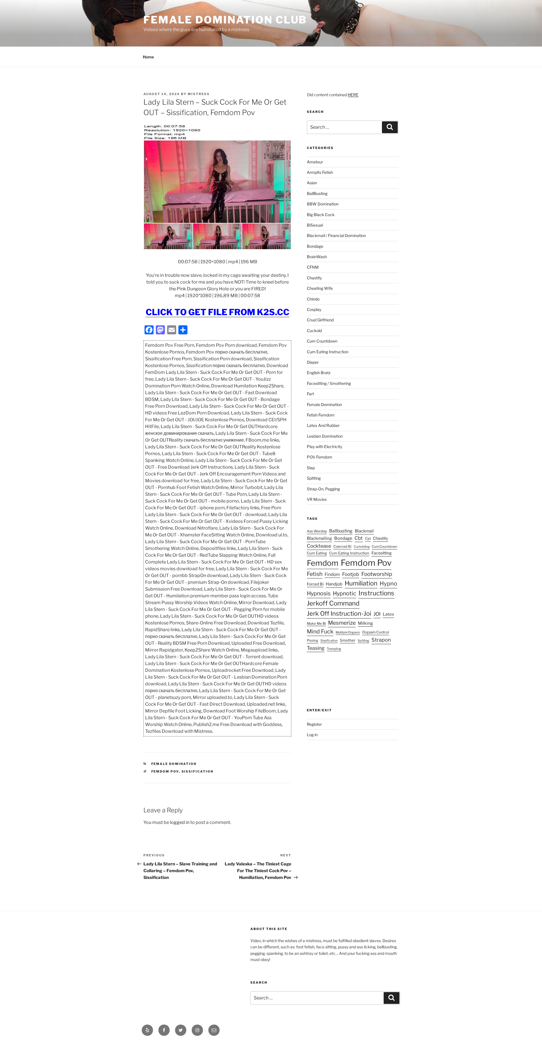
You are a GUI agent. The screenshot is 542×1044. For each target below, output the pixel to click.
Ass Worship (317, 531)
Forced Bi (315, 584)
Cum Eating (317, 553)
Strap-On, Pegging (323, 488)
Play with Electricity (324, 446)
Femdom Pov (165, 771)
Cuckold (314, 330)
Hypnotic (344, 593)
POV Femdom (319, 457)
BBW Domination (322, 203)
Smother (347, 640)
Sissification (198, 771)
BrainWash (317, 256)
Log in (312, 734)
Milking (365, 623)
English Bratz (319, 372)
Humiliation (361, 583)
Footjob (350, 574)
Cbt (359, 538)
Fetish (314, 574)
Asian (312, 182)
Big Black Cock (321, 214)
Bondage (315, 246)
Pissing (312, 640)
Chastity (314, 277)
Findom (332, 574)
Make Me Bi (316, 623)
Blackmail (364, 531)
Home (148, 56)
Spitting (314, 478)
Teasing (316, 648)
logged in (179, 822)
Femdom (322, 563)
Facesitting (381, 552)
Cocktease (319, 546)
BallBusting (317, 193)
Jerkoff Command (333, 603)
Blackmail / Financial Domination (336, 235)
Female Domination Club (225, 20)
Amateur (315, 161)
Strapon (381, 640)
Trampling (334, 649)
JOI (377, 614)
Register (314, 724)
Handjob (334, 584)
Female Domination (174, 764)
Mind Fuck (320, 631)
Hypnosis (319, 593)
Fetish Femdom (321, 415)
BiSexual (315, 225)
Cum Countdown (322, 341)
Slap (311, 467)
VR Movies (317, 499)
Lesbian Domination (325, 436)
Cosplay (314, 309)
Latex (388, 614)
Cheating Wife (320, 288)
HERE (353, 94)
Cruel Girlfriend (320, 319)
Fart (310, 393)
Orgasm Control (375, 632)
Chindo (313, 299)
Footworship (376, 574)
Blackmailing (319, 538)
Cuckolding (362, 547)
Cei (368, 538)
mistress (199, 94)
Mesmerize (342, 622)
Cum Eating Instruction (327, 351)
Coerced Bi (342, 546)
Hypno (388, 583)
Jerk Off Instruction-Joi (339, 613)
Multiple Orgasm (348, 632)
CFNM (313, 267)
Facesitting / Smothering (329, 383)
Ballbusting (341, 531)
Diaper (313, 362)
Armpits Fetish (320, 172)
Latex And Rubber (323, 425)
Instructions (376, 593)
